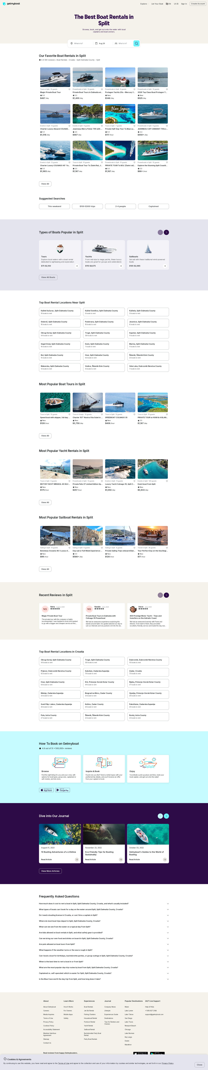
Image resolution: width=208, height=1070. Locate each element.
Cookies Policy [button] (48, 1026)
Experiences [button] (89, 1001)
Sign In (184, 4)
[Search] (136, 43)
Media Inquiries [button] (48, 1014)
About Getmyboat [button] (49, 1007)
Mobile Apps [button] (68, 1014)
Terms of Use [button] (63, 1063)
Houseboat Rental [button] (90, 1018)
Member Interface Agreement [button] (49, 1034)
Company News (110, 1007)
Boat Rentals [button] (88, 1007)
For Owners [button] (68, 1011)
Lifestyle (107, 1011)
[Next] (166, 232)
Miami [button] (127, 1007)
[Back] (160, 232)
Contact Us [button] (47, 1043)
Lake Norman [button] (129, 1033)
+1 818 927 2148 (151, 1011)
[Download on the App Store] (46, 790)
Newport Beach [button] (130, 1026)
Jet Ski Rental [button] (89, 1011)
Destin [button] (127, 1041)
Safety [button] (66, 1018)
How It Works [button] (68, 1007)
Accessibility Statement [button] (51, 1029)
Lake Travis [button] (129, 1022)
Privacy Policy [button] (167, 1063)
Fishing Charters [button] (90, 1014)
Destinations (108, 1018)
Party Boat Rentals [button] (90, 1039)
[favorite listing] (69, 89)
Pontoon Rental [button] (89, 1022)
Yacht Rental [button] (88, 1026)
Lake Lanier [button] (129, 1011)
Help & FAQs (149, 1007)
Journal (107, 1001)
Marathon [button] (128, 1045)
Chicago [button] (128, 1029)
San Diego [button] (128, 1018)
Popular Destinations (134, 1001)
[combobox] (81, 43)
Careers (46, 1011)
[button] (157, 4)
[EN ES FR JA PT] (168, 4)
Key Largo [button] (128, 1037)
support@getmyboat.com (154, 1014)
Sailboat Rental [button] (89, 1029)
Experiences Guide (111, 1014)
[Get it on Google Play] (62, 790)
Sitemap (46, 1039)
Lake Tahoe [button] (129, 1014)
